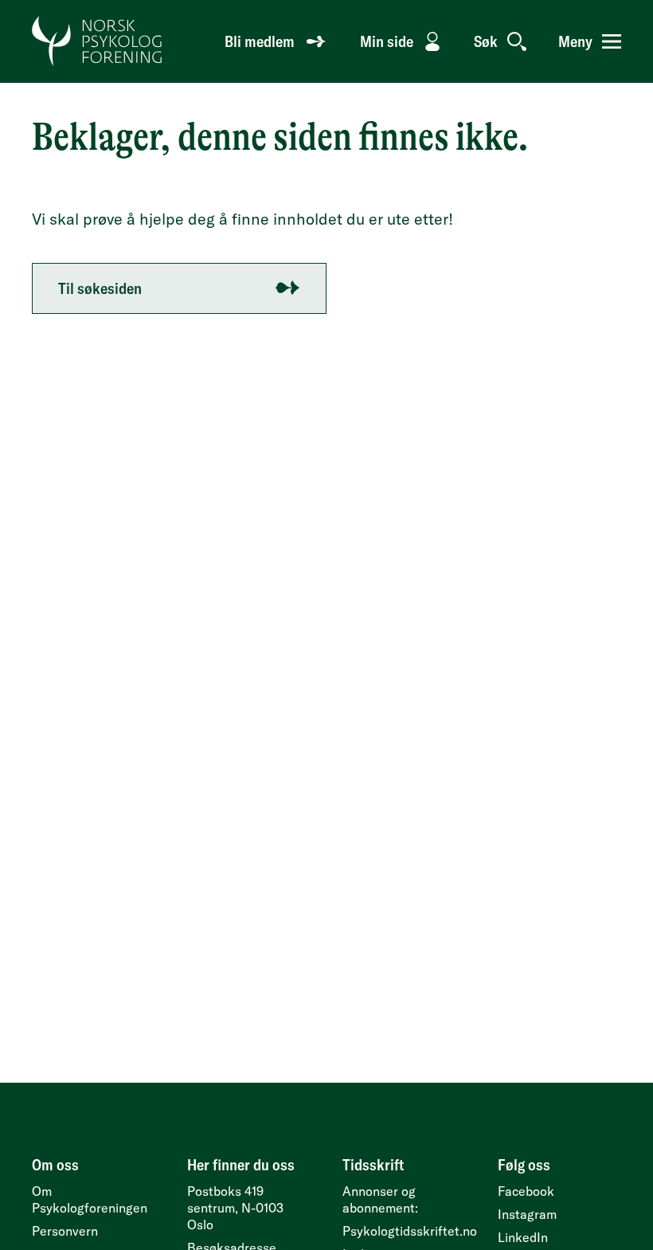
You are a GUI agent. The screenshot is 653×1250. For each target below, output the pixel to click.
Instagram (527, 1214)
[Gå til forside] (97, 41)
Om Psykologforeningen (89, 1199)
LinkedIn (523, 1237)
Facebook (526, 1191)
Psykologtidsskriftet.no (409, 1231)
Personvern (65, 1231)
